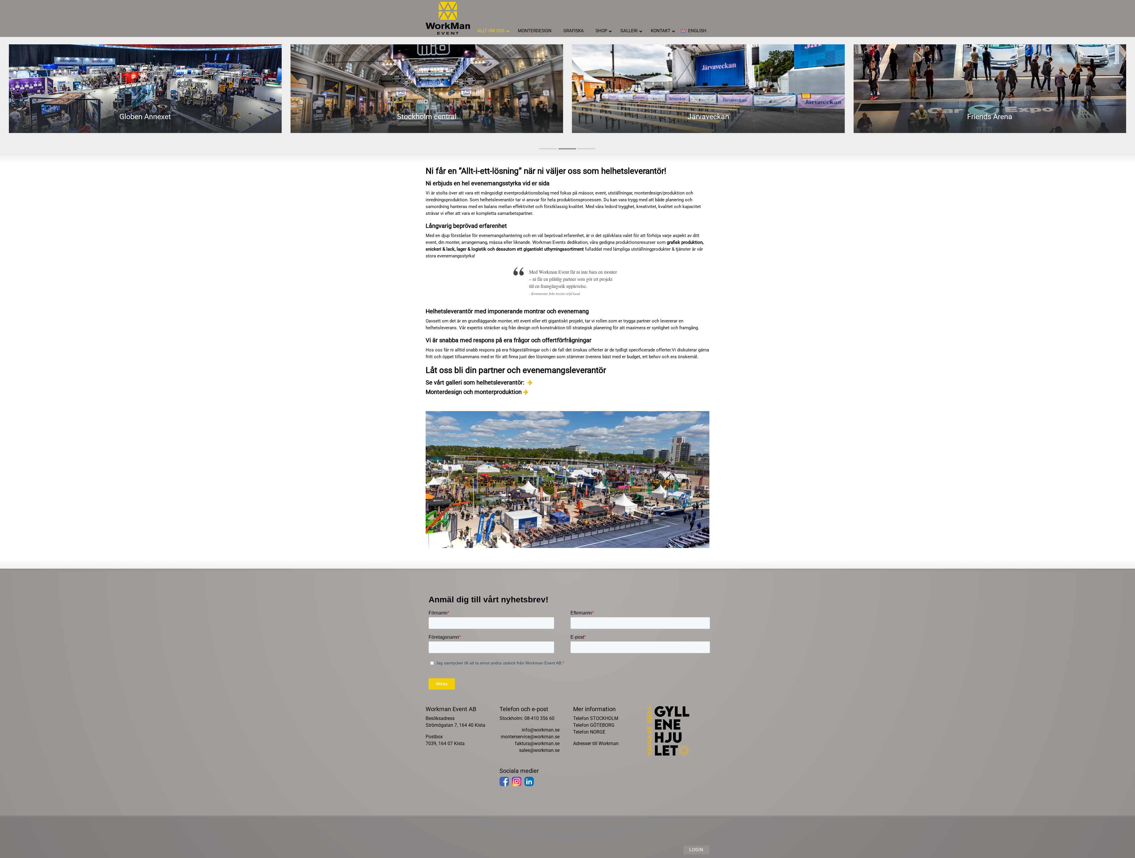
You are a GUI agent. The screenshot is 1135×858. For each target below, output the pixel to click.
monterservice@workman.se (530, 736)
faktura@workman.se (537, 743)
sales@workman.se (539, 750)
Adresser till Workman (596, 743)
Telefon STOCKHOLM (595, 718)
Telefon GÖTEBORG (593, 725)
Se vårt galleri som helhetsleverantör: (476, 382)
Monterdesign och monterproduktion (474, 391)
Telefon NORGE (589, 732)
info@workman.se (541, 730)
